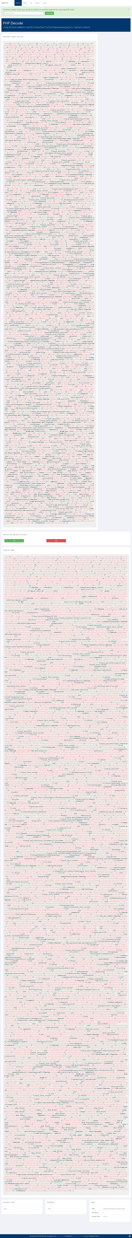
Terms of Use (60, 1236)
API (31, 3)
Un (4, 3)
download (20, 37)
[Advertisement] (116, 46)
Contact (44, 3)
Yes (14, 541)
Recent (25, 3)
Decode (18, 3)
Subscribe (49, 13)
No (56, 541)
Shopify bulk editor (78, 1236)
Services (37, 3)
